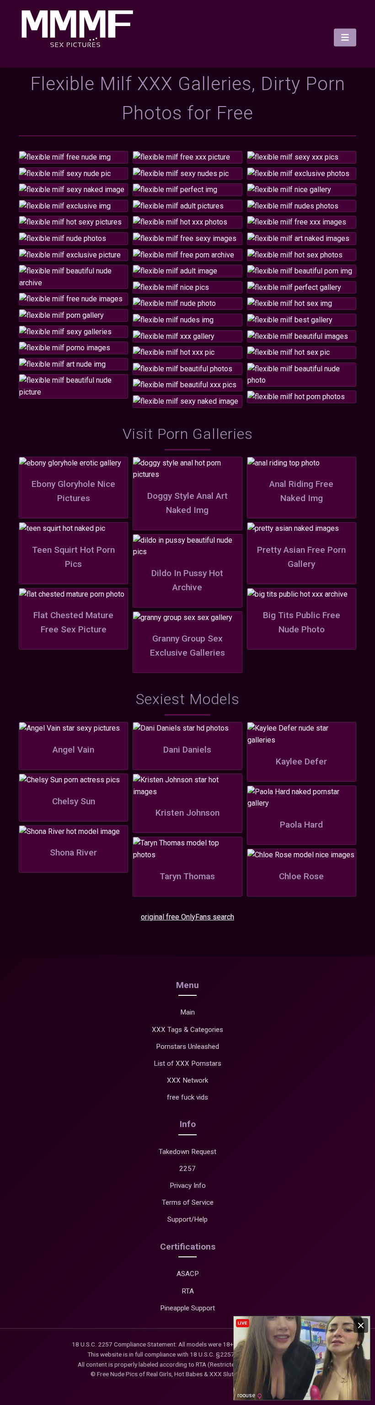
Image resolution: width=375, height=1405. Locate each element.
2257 (187, 1169)
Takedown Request (187, 1152)
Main (187, 1012)
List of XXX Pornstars (187, 1063)
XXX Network (187, 1080)
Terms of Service (188, 1202)
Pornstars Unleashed (187, 1046)
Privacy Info (188, 1185)
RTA (188, 1291)
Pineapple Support (187, 1308)
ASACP (188, 1274)
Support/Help (187, 1219)
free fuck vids (187, 1097)
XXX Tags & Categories (187, 1030)
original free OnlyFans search (187, 917)
